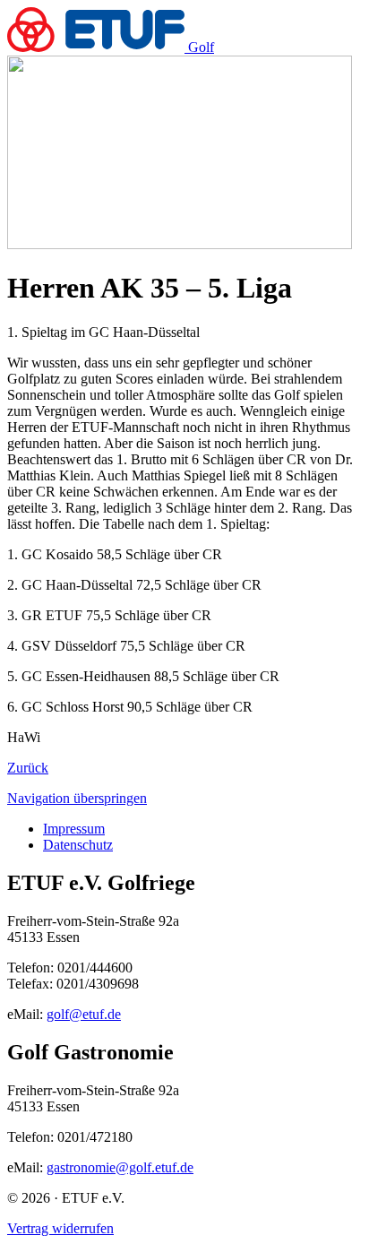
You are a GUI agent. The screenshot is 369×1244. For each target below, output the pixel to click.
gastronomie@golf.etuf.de (120, 1167)
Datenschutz (78, 844)
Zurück (27, 767)
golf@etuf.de (84, 1014)
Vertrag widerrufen (60, 1228)
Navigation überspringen (77, 798)
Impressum (74, 828)
